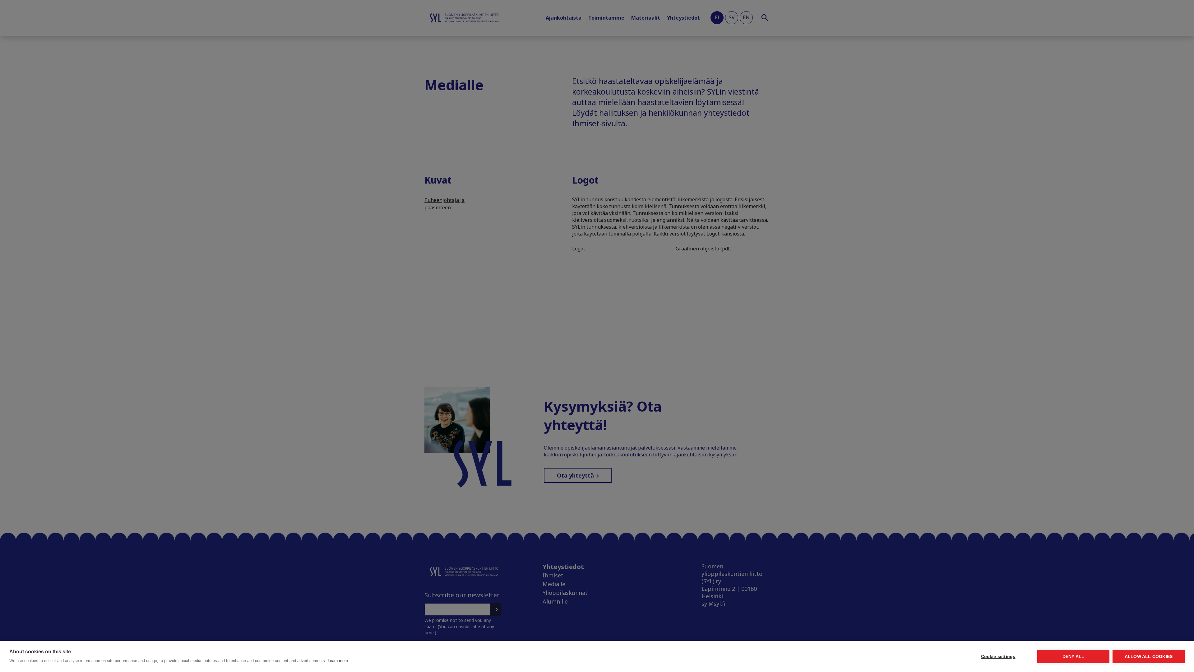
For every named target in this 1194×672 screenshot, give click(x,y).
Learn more (338, 660)
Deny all (1073, 656)
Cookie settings (998, 656)
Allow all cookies (1149, 656)
